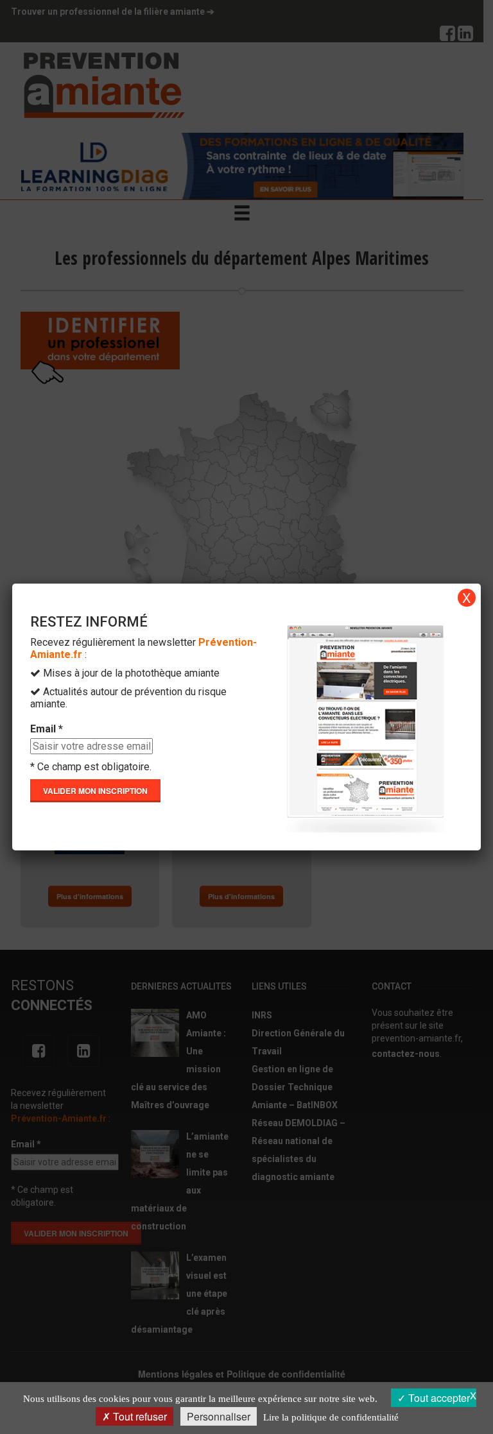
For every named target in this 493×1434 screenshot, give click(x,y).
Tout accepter (438, 1397)
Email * (46, 729)
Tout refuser (138, 1416)
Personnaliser (218, 1416)
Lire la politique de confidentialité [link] (331, 1417)
